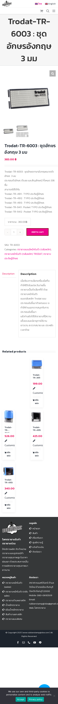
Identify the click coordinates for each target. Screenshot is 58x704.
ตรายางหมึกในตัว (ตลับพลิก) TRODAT (23, 254)
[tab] (9, 274)
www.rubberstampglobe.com (36, 632)
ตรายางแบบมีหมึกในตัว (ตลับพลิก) (34, 249)
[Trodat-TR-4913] (8, 469)
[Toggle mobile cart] (41, 11)
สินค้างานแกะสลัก (14, 614)
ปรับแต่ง (37, 402)
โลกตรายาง (40, 608)
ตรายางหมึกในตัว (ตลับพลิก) (16, 593)
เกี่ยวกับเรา (37, 538)
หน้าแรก (36, 528)
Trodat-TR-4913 (9, 481)
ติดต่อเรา (36, 551)
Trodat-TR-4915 (37, 429)
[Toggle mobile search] (47, 11)
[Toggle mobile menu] (54, 11)
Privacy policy (36, 699)
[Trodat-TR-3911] (36, 364)
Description (8, 273)
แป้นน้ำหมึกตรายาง (15, 609)
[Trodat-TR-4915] (36, 416)
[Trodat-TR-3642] (8, 416)
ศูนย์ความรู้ (37, 542)
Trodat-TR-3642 (8, 430)
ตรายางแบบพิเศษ (14, 619)
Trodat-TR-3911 (36, 376)
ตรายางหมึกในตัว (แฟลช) (13, 585)
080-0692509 (44, 595)
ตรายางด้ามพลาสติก (16, 600)
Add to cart (37, 232)
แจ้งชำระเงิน (38, 547)
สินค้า (35, 533)
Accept (20, 699)
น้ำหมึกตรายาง (13, 605)
